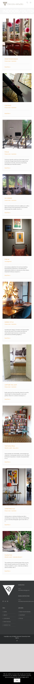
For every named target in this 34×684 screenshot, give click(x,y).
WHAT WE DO (7, 621)
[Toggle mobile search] (27, 2)
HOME (5, 611)
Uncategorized (8, 261)
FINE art (7, 259)
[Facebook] (3, 601)
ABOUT (5, 615)
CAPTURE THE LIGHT (11, 385)
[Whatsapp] (5, 601)
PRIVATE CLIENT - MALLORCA (11, 448)
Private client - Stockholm (10, 61)
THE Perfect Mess (10, 446)
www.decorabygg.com (24, 590)
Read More (7, 67)
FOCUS (7, 152)
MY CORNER (8, 198)
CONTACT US (6, 625)
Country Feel (8, 555)
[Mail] (7, 601)
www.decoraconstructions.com (26, 601)
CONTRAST (8, 105)
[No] (32, 678)
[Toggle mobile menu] (31, 2)
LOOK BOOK (6, 618)
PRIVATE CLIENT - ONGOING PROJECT (13, 557)
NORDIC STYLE (9, 322)
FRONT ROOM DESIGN (11, 59)
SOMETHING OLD (10, 508)
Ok (17, 680)
